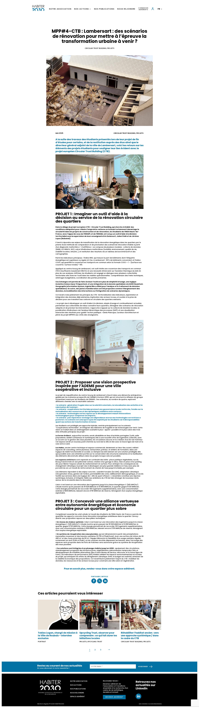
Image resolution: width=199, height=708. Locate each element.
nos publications (78, 689)
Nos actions (81, 9)
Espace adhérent (77, 696)
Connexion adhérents (143, 9)
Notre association (60, 9)
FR (159, 9)
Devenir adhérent (114, 697)
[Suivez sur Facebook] (93, 581)
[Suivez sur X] (99, 581)
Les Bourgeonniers (155, 704)
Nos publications (104, 9)
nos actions (75, 685)
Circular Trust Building (95, 48)
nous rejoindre (77, 693)
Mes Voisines (143, 704)
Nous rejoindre (126, 9)
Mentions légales (43, 704)
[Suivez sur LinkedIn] (105, 581)
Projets (110, 48)
